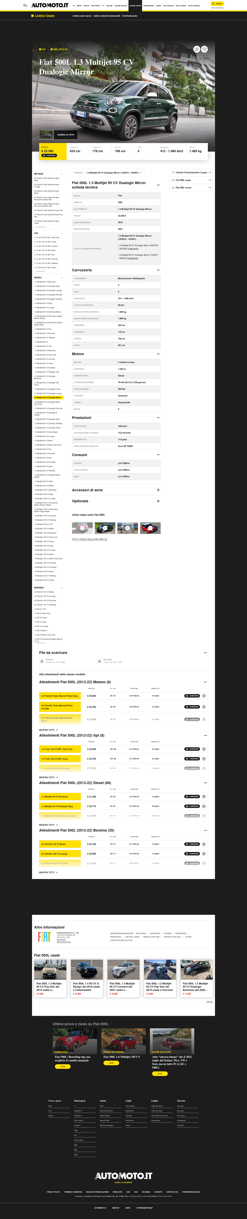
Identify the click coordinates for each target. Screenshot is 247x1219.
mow (128, 1208)
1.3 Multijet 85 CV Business (44, 281)
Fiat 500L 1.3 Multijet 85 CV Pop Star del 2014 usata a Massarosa (49, 988)
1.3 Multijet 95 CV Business (44, 350)
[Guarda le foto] (46, 134)
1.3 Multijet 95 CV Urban (43, 481)
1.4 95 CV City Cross (42, 613)
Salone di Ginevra (105, 1116)
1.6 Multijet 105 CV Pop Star (45, 515)
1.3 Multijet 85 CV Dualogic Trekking (48, 299)
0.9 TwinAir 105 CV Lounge (44, 596)
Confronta (51, 155)
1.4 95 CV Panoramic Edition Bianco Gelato (48, 640)
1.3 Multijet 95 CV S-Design (45, 462)
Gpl (36, 233)
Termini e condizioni (73, 1192)
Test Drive (141, 933)
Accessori (155, 933)
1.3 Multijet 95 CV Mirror (43, 440)
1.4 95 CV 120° (40, 609)
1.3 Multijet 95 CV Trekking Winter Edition (47, 476)
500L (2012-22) (60, 49)
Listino (154, 1100)
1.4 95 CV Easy (40, 622)
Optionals (80, 500)
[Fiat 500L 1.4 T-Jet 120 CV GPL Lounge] (204, 768)
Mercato (181, 1100)
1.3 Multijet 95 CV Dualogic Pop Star (48, 408)
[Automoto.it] (49, 5)
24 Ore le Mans (78, 1140)
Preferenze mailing (191, 1192)
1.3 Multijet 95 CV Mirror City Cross (47, 445)
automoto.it (100, 1208)
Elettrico (50, 1116)
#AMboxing (61, 1052)
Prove (50, 1111)
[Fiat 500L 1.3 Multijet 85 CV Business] (204, 796)
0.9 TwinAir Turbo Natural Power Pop (48, 210)
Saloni (103, 1100)
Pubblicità (117, 1192)
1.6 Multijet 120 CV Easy (43, 545)
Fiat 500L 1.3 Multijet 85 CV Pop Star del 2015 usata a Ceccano (159, 986)
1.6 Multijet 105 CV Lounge (44, 498)
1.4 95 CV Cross (40, 617)
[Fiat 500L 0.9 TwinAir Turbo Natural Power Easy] (204, 696)
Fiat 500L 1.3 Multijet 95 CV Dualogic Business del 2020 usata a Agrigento (195, 988)
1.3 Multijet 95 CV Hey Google (46, 432)
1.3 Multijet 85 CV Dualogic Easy (47, 286)
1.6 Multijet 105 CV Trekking (45, 520)
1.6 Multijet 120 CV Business (45, 532)
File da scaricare (53, 652)
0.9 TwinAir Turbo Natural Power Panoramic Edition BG (46, 198)
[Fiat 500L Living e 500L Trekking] (105, 528)
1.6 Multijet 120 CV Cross (44, 541)
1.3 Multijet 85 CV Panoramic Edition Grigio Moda (48, 323)
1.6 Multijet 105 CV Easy (43, 494)
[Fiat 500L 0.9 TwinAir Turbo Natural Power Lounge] (204, 707)
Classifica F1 (78, 1116)
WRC (75, 1150)
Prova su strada (113, 1052)
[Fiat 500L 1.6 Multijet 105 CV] (150, 528)
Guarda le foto (65, 134)
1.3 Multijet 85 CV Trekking (44, 337)
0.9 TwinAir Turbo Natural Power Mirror (46, 192)
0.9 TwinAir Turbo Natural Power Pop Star (48, 215)
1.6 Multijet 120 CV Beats (44, 528)
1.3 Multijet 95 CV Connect (44, 359)
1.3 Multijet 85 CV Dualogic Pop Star (48, 294)
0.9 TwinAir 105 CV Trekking (45, 604)
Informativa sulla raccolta (12, 1217)
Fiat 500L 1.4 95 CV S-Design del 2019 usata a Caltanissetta (86, 986)
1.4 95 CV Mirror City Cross (44, 634)
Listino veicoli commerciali (106, 15)
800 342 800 (61, 939)
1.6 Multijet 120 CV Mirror (44, 554)
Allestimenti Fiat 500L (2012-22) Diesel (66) (75, 782)
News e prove (54, 1100)
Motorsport (79, 1100)
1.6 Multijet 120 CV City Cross (45, 537)
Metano (38, 173)
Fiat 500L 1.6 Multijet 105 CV (121, 1057)
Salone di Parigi (104, 1120)
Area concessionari (217, 8)
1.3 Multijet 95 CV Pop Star (44, 453)
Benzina (39, 587)
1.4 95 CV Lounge (41, 626)
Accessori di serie (87, 489)
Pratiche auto (130, 1120)
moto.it (115, 1208)
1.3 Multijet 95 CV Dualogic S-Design (45, 413)
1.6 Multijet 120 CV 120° (43, 524)
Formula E (77, 1125)
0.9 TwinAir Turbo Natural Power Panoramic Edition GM (46, 205)
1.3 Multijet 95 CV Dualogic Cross (47, 389)
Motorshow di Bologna (106, 1125)
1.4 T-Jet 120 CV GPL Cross (45, 241)
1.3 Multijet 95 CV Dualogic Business (44, 377)
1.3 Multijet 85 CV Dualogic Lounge (48, 290)
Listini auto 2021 (161, 1052)
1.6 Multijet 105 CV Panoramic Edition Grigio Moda (46, 510)
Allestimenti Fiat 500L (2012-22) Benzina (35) (76, 830)
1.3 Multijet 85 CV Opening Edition (47, 312)
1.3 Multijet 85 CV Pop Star (44, 333)
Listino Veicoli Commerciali (159, 1116)
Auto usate (180, 1111)
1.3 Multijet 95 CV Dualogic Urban (47, 427)
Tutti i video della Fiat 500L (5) (89, 539)
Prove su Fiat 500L (172, 937)
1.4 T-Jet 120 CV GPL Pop (44, 254)
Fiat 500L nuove (183, 187)
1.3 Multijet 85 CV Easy (43, 303)
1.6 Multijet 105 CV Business (45, 490)
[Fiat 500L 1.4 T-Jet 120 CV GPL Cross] (204, 758)
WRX (75, 1155)
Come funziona (130, 1106)
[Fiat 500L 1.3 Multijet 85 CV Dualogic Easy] (204, 806)
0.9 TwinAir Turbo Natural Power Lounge (46, 185)
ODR (128, 1192)
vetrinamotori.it (145, 1208)
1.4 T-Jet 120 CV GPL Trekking (46, 263)
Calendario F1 (78, 1111)
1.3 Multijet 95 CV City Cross (45, 354)
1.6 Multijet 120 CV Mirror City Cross (48, 558)
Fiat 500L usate (183, 180)
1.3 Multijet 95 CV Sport (43, 466)
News (50, 1106)
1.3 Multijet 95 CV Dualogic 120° (46, 372)
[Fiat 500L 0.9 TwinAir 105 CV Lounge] (204, 853)
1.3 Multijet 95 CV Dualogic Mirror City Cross (47, 403)
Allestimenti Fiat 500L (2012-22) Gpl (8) (71, 735)
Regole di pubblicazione (97, 1192)
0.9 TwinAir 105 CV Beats (44, 592)
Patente (128, 1125)
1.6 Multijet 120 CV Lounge (44, 550)
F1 (75, 1106)
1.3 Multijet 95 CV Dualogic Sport (47, 419)
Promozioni (181, 933)
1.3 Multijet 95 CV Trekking (44, 470)
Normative (129, 1116)
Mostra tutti (41, 227)
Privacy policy (53, 1192)
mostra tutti (46, 729)
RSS (136, 1192)
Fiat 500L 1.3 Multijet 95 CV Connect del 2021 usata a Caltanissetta (122, 988)
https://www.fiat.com (64, 942)
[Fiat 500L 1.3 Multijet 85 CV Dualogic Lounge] (204, 816)
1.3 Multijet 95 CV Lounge (44, 436)
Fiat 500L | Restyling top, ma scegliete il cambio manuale (72, 1058)
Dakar (76, 1130)
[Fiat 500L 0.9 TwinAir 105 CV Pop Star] (204, 863)
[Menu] (25, 5)
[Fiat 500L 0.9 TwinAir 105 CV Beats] (204, 844)
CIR (75, 1135)
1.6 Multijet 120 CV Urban (44, 580)
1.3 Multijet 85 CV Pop (42, 329)
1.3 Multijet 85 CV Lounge (44, 307)
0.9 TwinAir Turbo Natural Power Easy (46, 179)
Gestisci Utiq (172, 1192)
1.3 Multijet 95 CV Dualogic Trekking (48, 423)
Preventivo (116, 937)
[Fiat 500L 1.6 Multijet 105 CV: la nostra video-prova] (127, 528)
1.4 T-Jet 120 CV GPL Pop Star (46, 259)
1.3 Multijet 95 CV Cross (43, 363)
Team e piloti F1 (79, 1120)
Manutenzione (130, 1111)
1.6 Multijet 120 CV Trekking (45, 575)
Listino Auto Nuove (157, 1106)
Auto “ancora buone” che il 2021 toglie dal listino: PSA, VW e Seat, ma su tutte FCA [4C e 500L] (172, 1062)
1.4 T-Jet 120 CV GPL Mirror (45, 250)
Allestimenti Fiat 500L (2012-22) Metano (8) (75, 681)
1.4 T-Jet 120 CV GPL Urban (45, 267)
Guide (129, 1100)
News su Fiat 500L (152, 937)
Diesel (38, 277)
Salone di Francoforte (106, 1111)
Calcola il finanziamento (188, 172)
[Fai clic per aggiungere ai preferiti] (204, 49)
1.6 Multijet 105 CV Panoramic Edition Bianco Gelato (46, 503)
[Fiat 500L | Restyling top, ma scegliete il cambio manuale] (75, 1041)
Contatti (158, 1192)
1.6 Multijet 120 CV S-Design (45, 567)
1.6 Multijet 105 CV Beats (44, 485)
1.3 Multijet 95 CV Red (43, 457)
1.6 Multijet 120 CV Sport (43, 571)
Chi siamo (146, 1192)
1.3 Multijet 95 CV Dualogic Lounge (48, 393)
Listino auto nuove (82, 15)
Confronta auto (129, 15)
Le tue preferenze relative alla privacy (45, 1217)
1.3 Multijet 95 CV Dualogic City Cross (46, 383)
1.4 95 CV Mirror (40, 630)
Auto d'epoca (181, 1116)
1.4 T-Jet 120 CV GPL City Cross (46, 237)
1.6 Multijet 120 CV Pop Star (45, 563)
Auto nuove (180, 1106)
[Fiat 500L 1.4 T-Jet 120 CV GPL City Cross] (204, 749)
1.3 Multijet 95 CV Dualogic (44, 367)
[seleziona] (133, 248)
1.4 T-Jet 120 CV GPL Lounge (45, 246)
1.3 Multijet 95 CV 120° (43, 346)
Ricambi (168, 933)
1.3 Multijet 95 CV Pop (42, 449)
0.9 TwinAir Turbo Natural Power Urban (46, 222)
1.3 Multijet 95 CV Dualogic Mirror (47, 397)
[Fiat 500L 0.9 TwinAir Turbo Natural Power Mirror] (204, 719)
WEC (75, 1145)
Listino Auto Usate (156, 1111)
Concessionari (181, 1120)
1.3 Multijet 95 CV (41, 342)
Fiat (43, 49)
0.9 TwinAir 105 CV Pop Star (45, 600)
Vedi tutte (210, 1002)
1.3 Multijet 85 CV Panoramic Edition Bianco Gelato (48, 317)
